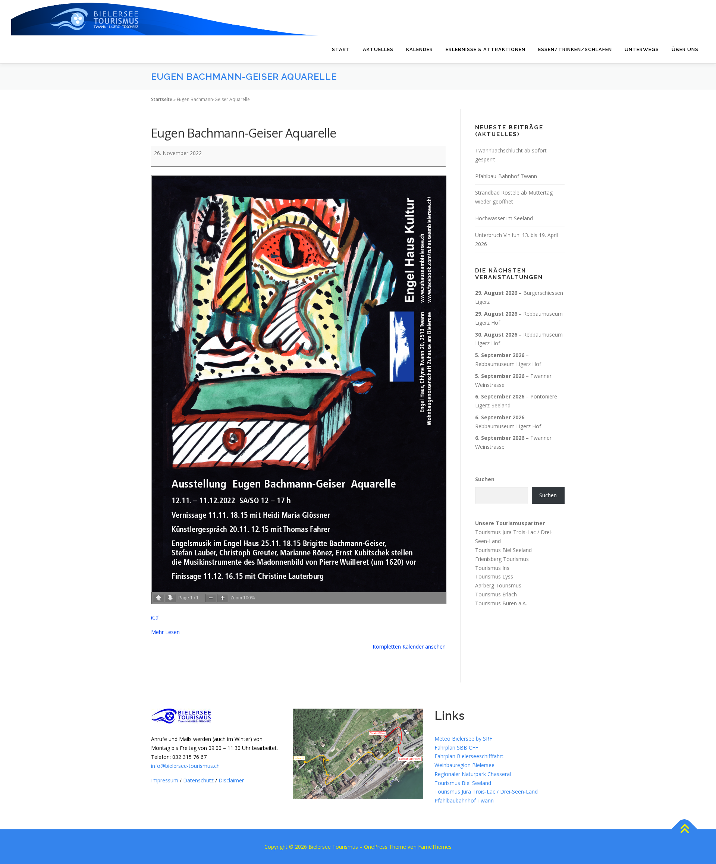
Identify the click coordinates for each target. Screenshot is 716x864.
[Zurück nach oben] (684, 829)
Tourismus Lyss (494, 576)
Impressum (164, 780)
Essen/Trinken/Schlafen (575, 49)
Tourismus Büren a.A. (501, 603)
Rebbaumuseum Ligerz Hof (508, 364)
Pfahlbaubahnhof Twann (464, 800)
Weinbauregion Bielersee (464, 765)
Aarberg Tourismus (498, 585)
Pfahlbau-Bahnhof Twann (506, 176)
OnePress (375, 846)
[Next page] (170, 598)
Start (341, 49)
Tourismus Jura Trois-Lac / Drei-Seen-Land (486, 791)
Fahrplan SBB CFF (456, 747)
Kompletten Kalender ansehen (409, 646)
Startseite (161, 99)
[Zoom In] (222, 598)
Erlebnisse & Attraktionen (485, 49)
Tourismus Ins (492, 567)
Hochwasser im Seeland (504, 218)
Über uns (685, 49)
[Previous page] (158, 598)
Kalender (419, 49)
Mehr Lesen (165, 632)
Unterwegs (642, 49)
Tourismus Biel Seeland (503, 550)
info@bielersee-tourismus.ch (185, 765)
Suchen (484, 479)
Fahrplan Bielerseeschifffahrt (468, 756)
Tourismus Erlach (496, 594)
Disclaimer (231, 780)
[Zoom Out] (210, 598)
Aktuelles (378, 49)
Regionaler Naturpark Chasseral (472, 774)
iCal (155, 617)
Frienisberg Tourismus (502, 558)
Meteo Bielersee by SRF (463, 738)
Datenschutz (198, 780)
